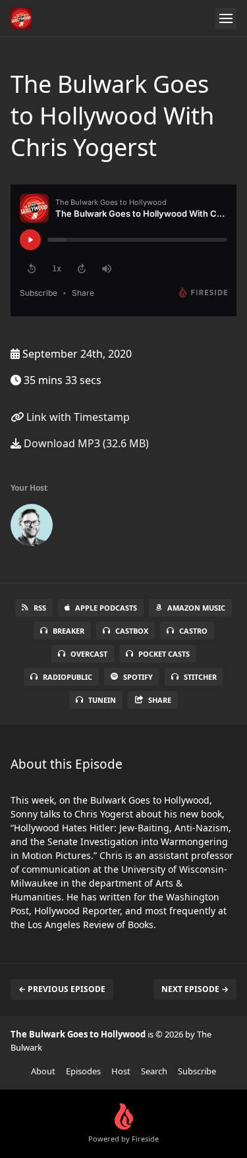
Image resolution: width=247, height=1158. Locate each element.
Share (159, 700)
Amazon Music (196, 608)
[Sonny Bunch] (32, 527)
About (43, 1071)
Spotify (138, 677)
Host (120, 1071)
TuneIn (102, 700)
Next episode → (195, 989)
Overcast (88, 654)
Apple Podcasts (106, 608)
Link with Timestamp (77, 417)
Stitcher (200, 677)
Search (154, 1071)
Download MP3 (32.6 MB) (85, 443)
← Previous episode (61, 989)
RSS (40, 608)
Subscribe (197, 1071)
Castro (193, 631)
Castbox (131, 631)
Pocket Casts (164, 654)
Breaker (68, 631)
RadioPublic (67, 677)
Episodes (83, 1071)
